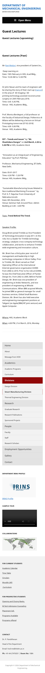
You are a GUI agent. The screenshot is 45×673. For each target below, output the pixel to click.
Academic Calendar (10, 568)
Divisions (9, 380)
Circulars (5, 578)
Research (9, 403)
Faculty (7, 432)
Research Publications (13, 415)
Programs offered (9, 620)
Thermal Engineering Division (16, 397)
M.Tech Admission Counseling (14, 606)
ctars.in (39, 90)
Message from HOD (13, 357)
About (7, 351)
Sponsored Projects (12, 420)
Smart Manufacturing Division (18, 392)
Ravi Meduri (10, 65)
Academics (10, 363)
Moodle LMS (7, 582)
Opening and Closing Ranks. (13, 601)
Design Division (11, 386)
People (8, 426)
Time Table (6, 573)
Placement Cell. (8, 611)
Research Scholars (12, 443)
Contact (8, 462)
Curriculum (9, 374)
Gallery (8, 455)
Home (8, 345)
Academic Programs (13, 369)
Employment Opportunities (18, 449)
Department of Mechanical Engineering (21, 6)
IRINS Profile (7, 498)
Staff (6, 438)
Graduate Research (12, 409)
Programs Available (10, 615)
